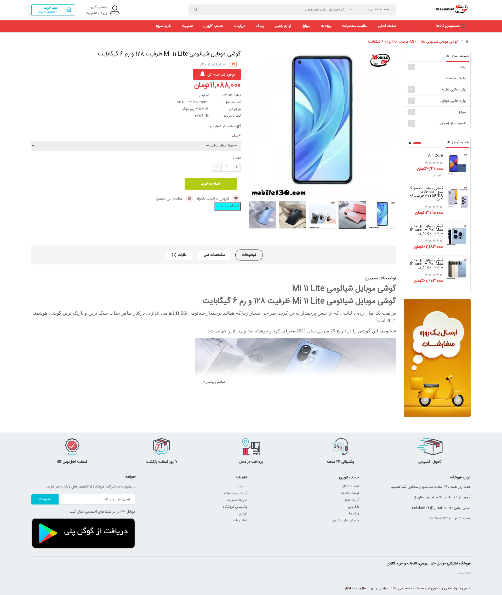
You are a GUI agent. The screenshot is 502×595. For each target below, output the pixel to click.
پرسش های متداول (345, 520)
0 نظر (203, 64)
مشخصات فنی (214, 255)
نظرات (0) (179, 255)
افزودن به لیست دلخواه (213, 199)
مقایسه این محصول (169, 199)
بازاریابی (353, 507)
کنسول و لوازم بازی (452, 123)
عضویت (91, 13)
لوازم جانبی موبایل (453, 101)
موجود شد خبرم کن (221, 75)
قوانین (242, 514)
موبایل (462, 112)
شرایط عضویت (237, 500)
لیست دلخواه (350, 493)
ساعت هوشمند (455, 78)
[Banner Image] (437, 358)
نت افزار (351, 588)
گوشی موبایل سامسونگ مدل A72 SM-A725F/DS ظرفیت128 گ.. (425, 194)
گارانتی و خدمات (235, 493)
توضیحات (249, 255)
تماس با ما (239, 520)
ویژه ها (354, 514)
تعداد (237, 158)
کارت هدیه (351, 500)
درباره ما (241, 486)
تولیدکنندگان (350, 486)
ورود (104, 13)
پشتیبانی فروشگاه (235, 507)
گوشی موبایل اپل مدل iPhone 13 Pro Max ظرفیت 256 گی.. (426, 230)
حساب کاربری (97, 7)
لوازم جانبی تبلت (454, 90)
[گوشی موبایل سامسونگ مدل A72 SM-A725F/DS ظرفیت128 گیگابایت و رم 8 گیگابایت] (457, 197)
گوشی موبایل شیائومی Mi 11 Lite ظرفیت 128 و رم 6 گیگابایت (413, 42)
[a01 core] (457, 164)
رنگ (235, 136)
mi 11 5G (177, 313)
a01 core (435, 155)
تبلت (462, 67)
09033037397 (439, 518)
